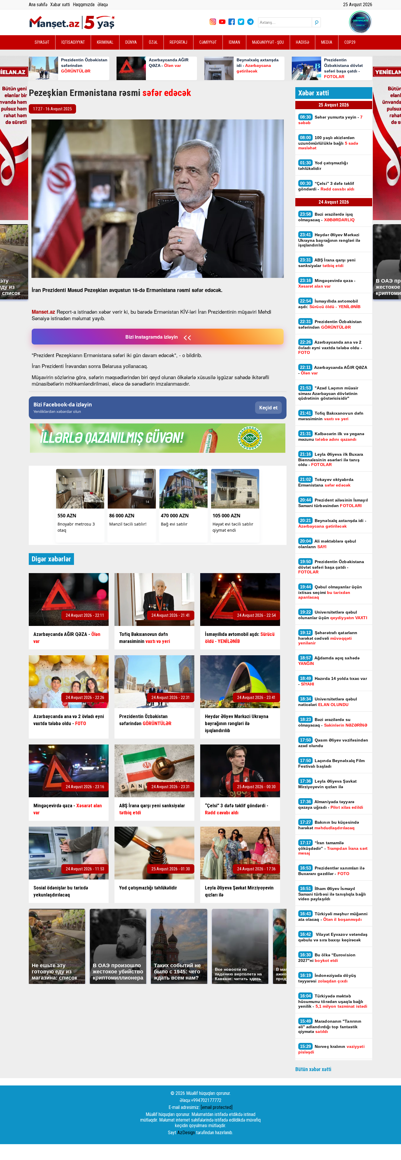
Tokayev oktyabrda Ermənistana (325, 482)
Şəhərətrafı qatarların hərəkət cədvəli (328, 637)
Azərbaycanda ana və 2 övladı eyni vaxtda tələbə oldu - (330, 347)
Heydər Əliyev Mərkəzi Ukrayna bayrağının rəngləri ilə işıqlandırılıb (329, 239)
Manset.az (43, 311)
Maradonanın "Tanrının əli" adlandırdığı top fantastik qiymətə (330, 1026)
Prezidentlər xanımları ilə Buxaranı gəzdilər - (331, 870)
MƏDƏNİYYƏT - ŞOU (268, 42)
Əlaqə (102, 4)
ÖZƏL (153, 42)
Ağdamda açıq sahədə (329, 660)
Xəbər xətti (60, 4)
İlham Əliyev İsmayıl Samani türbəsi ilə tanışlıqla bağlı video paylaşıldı (332, 893)
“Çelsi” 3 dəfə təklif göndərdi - (326, 186)
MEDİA (326, 42)
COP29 (349, 42)
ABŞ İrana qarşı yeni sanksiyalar (327, 262)
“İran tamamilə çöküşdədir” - (333, 847)
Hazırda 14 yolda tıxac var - (332, 681)
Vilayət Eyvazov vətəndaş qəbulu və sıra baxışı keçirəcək (333, 937)
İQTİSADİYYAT (73, 42)
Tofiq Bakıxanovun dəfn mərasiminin (331, 416)
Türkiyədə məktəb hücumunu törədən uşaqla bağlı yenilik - (333, 1001)
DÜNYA (131, 42)
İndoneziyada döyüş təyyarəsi (327, 978)
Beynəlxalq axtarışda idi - (332, 523)
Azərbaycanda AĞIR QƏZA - (332, 370)
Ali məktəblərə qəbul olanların (327, 543)
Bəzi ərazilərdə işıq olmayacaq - (327, 217)
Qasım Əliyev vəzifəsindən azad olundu (333, 742)
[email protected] (216, 1107)
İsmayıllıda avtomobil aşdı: (329, 303)
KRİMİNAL (105, 42)
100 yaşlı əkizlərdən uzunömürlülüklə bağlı (328, 142)
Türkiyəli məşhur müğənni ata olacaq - (333, 916)
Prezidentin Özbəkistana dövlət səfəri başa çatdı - (331, 566)
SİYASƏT (42, 42)
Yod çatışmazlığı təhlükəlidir (323, 165)
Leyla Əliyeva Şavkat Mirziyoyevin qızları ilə (327, 784)
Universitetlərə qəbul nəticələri (327, 701)
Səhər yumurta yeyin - (330, 119)
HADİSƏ (302, 42)
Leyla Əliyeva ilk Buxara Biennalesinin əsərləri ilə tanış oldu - (330, 459)
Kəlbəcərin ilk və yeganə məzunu (331, 436)
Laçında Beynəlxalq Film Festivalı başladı (331, 763)
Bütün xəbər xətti (313, 1069)
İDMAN (234, 42)
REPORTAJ (178, 42)
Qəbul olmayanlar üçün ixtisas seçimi (330, 592)
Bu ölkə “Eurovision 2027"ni (327, 957)
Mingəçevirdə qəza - (327, 283)
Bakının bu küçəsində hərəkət (328, 825)
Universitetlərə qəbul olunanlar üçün (332, 614)
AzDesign (186, 1132)
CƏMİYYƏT (208, 42)
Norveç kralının (331, 1049)
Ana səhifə (38, 4)
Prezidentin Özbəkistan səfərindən (330, 324)
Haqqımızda (84, 4)
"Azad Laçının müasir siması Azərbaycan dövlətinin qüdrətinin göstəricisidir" (328, 393)
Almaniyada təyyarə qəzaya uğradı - (330, 804)
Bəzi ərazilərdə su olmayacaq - (332, 722)
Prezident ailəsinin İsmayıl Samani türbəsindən (333, 502)
